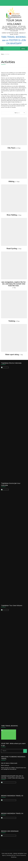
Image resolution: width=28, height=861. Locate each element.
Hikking (11, 181)
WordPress (13, 857)
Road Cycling (12, 248)
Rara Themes (16, 855)
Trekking (11, 321)
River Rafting (12, 215)
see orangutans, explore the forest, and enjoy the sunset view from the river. (13, 283)
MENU (23, 48)
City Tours (11, 148)
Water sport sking (12, 354)
